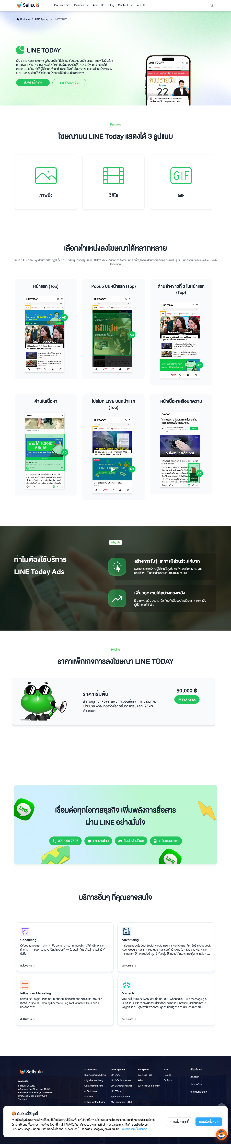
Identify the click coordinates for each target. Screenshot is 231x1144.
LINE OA (115, 1075)
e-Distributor (91, 1091)
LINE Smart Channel (121, 1086)
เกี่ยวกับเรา (196, 1069)
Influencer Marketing (95, 1102)
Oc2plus (168, 1080)
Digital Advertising (93, 1080)
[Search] (211, 5)
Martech (88, 1096)
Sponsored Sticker (120, 1096)
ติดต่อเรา (194, 1077)
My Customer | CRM (121, 1102)
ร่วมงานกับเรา (196, 1084)
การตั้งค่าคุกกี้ (179, 1121)
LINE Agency (118, 1069)
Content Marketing (93, 1086)
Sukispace (143, 1069)
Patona (167, 1075)
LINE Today (117, 1091)
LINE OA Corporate (121, 1080)
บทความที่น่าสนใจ (198, 1092)
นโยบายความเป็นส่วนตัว (133, 1129)
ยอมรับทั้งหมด (208, 1121)
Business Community (148, 1086)
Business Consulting (95, 1075)
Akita (140, 1080)
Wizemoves (90, 1069)
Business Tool (144, 1075)
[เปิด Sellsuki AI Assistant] (221, 1134)
